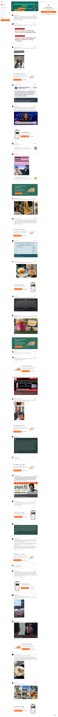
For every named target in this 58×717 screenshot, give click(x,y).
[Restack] (20, 151)
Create (5, 20)
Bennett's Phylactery (17, 621)
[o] (26, 384)
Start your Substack (21, 8)
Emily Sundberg (16, 198)
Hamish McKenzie (17, 565)
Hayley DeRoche (16, 436)
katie (15, 682)
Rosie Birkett (16, 261)
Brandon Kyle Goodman (18, 398)
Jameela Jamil (16, 15)
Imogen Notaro (17, 297)
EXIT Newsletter (18, 635)
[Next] (37, 208)
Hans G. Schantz (16, 376)
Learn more (29, 8)
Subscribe (34, 15)
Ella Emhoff (16, 143)
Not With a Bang (18, 255)
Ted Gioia (15, 23)
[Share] (24, 21)
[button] (5, 5)
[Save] (36, 100)
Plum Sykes (16, 296)
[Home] (2, 2)
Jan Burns (18, 480)
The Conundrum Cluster (19, 99)
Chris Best (15, 457)
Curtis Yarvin (16, 523)
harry (15, 357)
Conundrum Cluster (17, 84)
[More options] (37, 15)
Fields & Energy (18, 391)
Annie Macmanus (16, 218)
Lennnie (15, 351)
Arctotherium (16, 240)
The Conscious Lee (17, 538)
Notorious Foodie (16, 654)
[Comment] (17, 181)
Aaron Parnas (16, 106)
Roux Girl (17, 331)
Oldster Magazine (23, 480)
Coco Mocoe (16, 501)
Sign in (48, 14)
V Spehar (15, 153)
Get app (55, 715)
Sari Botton (16, 475)
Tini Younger (16, 315)
